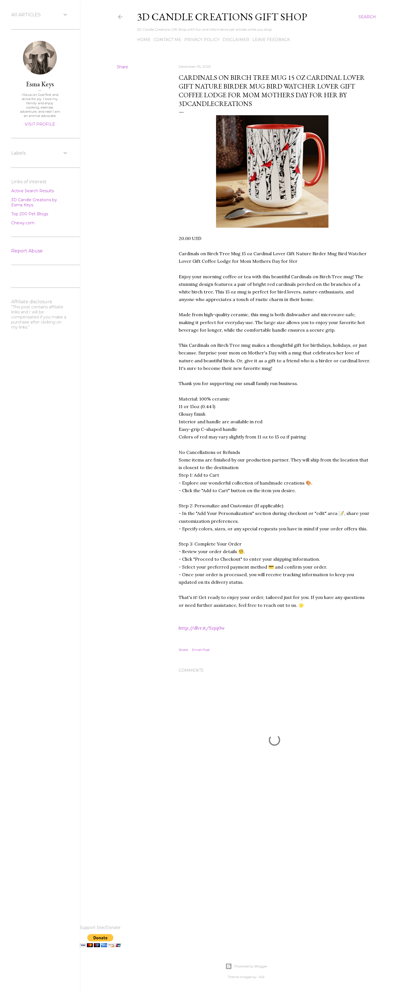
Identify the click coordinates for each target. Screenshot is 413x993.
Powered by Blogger (250, 966)
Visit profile (40, 124)
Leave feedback (271, 39)
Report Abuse (27, 251)
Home (144, 39)
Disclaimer (236, 39)
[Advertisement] (274, 857)
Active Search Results (32, 190)
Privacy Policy (201, 39)
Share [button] (122, 66)
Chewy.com (23, 222)
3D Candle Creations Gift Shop (222, 16)
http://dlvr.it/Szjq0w (202, 628)
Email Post (201, 650)
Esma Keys (40, 84)
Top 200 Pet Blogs (29, 213)
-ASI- (261, 977)
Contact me (167, 39)
